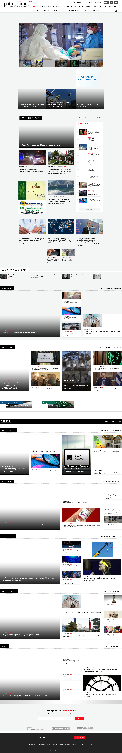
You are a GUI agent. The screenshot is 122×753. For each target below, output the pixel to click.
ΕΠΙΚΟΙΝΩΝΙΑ (80, 737)
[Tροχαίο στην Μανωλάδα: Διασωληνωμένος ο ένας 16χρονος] (32, 157)
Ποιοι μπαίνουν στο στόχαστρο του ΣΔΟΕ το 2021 (94, 200)
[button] (116, 11)
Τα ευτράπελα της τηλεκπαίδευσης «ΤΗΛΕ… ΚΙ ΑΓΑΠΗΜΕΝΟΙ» (112, 636)
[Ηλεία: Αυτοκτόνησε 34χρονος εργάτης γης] (46, 135)
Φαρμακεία (47, 403)
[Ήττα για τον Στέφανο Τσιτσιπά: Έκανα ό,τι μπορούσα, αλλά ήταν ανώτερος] (71, 544)
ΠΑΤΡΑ (111, 2)
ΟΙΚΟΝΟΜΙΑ (98, 7)
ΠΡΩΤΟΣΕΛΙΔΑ (39, 10)
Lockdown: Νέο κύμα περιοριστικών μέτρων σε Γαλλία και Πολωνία (113, 526)
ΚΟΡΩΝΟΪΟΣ (106, 2)
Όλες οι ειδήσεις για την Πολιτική (110, 347)
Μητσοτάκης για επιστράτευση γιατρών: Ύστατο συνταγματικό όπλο (106, 389)
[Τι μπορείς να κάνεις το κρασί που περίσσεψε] (83, 171)
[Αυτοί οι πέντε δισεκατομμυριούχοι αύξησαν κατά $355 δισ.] (32, 99)
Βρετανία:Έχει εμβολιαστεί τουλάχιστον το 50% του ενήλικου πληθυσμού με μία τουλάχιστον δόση (82, 525)
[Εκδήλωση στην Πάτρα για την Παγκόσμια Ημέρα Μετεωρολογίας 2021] (61, 226)
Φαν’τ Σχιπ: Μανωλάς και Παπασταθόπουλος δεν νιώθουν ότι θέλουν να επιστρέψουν (70, 582)
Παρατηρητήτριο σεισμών (10, 403)
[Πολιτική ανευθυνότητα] (97, 276)
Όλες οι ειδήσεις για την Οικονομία (110, 430)
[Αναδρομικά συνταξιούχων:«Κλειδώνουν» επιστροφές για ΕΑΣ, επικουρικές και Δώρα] (71, 326)
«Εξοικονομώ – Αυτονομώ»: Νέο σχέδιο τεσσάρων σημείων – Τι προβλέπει (107, 452)
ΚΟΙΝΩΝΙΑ (86, 7)
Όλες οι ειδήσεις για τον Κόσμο (111, 481)
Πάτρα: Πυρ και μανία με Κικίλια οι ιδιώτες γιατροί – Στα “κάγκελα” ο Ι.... (108, 368)
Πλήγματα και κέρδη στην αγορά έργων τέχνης (88, 105)
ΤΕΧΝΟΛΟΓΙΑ (72, 10)
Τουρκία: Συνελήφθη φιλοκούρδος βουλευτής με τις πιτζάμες (44, 389)
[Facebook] (87, 3)
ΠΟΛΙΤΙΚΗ (75, 7)
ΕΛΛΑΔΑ (57, 7)
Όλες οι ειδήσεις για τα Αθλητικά (110, 536)
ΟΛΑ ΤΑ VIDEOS (116, 421)
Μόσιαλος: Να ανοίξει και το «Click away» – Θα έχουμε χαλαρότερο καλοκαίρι (94, 163)
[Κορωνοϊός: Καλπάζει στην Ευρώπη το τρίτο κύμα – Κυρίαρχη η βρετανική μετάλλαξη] (61, 99)
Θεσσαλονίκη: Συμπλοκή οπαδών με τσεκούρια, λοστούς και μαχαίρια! (71, 566)
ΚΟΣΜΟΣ (43, 744)
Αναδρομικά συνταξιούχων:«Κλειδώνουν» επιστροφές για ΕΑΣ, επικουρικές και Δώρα (71, 334)
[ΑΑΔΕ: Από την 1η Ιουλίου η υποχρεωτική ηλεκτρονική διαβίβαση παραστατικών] (76, 455)
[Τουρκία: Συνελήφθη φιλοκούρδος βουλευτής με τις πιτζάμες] (45, 379)
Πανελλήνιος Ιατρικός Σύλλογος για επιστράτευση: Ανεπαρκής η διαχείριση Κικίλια (44, 368)
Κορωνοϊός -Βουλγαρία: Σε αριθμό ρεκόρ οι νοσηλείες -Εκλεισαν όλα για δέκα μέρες (113, 497)
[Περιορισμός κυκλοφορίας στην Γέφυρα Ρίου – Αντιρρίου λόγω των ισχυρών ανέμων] (61, 187)
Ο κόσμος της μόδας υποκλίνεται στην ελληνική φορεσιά (94, 132)
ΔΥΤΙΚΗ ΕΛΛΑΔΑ (43, 7)
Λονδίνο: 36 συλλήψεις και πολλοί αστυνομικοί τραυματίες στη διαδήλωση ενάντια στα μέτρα (113, 512)
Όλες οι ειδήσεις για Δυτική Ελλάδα (90, 118)
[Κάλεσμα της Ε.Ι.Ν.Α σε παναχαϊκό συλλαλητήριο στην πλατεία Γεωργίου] (32, 226)
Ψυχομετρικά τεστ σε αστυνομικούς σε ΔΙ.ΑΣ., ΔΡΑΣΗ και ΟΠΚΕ (93, 193)
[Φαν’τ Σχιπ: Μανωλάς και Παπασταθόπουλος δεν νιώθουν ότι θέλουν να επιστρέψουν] (71, 574)
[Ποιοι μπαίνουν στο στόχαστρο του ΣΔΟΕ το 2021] (83, 200)
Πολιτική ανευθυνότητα (108, 274)
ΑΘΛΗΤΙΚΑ (53, 10)
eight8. (75, 750)
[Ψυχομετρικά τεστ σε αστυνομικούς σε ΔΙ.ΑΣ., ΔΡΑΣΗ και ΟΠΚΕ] (83, 193)
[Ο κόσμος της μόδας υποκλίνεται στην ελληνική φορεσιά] (83, 132)
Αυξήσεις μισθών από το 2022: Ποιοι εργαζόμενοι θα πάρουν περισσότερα (108, 472)
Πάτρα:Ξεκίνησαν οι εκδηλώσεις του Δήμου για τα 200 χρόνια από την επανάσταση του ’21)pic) (81, 635)
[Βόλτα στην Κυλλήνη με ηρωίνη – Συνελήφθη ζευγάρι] (53, 252)
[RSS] (92, 3)
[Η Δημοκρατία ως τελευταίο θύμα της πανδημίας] (35, 276)
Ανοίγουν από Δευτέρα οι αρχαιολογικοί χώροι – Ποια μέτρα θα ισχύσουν (82, 612)
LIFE (89, 10)
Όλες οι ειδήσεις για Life (113, 646)
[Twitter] (89, 3)
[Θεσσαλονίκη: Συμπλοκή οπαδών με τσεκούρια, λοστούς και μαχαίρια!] (71, 559)
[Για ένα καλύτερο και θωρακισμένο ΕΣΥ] (66, 276)
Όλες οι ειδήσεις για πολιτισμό (111, 591)
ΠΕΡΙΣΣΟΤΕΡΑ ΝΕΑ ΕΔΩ (89, 209)
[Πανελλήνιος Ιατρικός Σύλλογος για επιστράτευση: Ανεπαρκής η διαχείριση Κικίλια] (45, 358)
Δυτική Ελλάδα (23, 166)
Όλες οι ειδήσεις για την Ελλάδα (111, 288)
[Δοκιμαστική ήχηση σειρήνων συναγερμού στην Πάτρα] (68, 252)
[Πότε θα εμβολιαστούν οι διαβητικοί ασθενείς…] (83, 179)
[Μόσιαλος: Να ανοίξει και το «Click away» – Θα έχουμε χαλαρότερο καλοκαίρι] (83, 164)
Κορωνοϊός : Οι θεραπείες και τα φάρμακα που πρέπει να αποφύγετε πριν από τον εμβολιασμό (94, 185)
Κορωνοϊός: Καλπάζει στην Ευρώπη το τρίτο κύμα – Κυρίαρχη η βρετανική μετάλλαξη (60, 104)
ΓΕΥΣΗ (83, 10)
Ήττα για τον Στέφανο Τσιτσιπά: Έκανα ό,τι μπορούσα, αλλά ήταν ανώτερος (71, 551)
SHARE (28, 142)
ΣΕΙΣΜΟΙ (97, 10)
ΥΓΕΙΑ (62, 10)
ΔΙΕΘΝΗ (65, 7)
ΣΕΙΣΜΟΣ (115, 2)
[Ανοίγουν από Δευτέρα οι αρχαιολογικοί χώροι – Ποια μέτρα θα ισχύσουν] (82, 601)
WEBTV (107, 421)
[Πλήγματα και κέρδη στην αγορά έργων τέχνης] (90, 99)
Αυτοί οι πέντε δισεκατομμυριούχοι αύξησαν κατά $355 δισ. (32, 105)
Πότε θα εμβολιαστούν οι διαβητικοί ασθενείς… (93, 177)
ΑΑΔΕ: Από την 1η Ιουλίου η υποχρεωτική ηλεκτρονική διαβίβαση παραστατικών (76, 468)
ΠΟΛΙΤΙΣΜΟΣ (111, 7)
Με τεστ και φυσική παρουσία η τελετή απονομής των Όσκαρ (113, 606)
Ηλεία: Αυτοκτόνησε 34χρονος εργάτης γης (40, 145)
